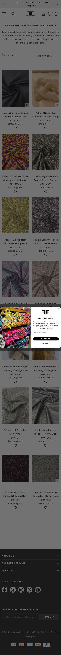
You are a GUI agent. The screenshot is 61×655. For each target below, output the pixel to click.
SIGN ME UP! (45, 339)
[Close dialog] (59, 309)
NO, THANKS (45, 343)
